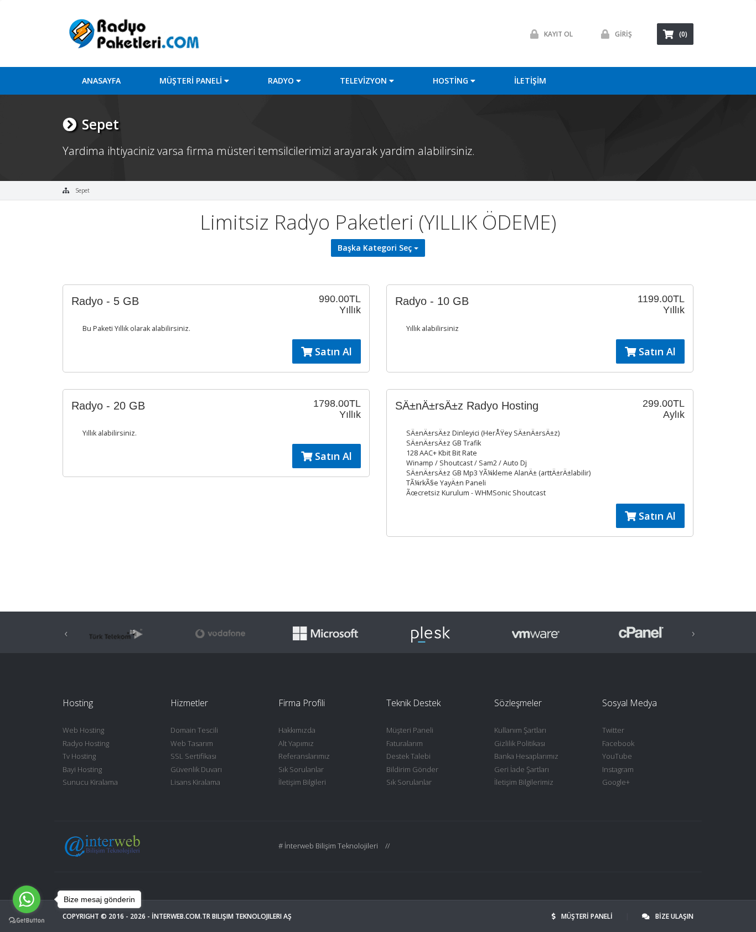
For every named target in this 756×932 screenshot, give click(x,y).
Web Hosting (83, 730)
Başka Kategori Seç (376, 247)
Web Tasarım (191, 743)
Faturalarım (404, 743)
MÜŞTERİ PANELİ (587, 916)
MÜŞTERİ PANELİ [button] (191, 80)
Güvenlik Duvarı (196, 769)
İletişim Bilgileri (302, 782)
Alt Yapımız (296, 743)
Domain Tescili (194, 730)
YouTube (617, 756)
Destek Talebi (408, 756)
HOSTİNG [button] (451, 80)
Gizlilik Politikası (519, 743)
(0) (683, 34)
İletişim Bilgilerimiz (523, 782)
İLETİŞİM (530, 80)
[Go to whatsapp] (26, 899)
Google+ (616, 782)
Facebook (618, 743)
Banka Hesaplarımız (526, 756)
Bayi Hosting (82, 769)
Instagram (618, 769)
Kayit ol (558, 34)
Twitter (613, 730)
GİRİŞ (623, 34)
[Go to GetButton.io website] (26, 920)
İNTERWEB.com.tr (181, 916)
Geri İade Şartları (521, 769)
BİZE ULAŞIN (674, 916)
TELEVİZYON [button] (364, 80)
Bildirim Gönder (412, 769)
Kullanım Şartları (520, 730)
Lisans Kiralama (195, 782)
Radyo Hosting (86, 743)
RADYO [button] (282, 80)
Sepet (82, 190)
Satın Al (332, 351)
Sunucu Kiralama (90, 782)
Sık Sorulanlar (301, 769)
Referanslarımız (304, 756)
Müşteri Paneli (409, 730)
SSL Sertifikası (193, 756)
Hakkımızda (296, 730)
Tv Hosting (79, 756)
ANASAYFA (101, 80)
